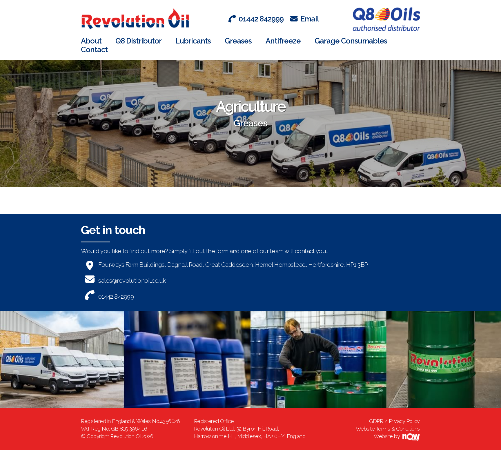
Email (309, 18)
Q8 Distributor (138, 41)
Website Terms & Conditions (388, 429)
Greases (238, 41)
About (91, 41)
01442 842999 (261, 18)
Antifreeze (283, 41)
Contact (94, 49)
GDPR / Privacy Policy (394, 421)
